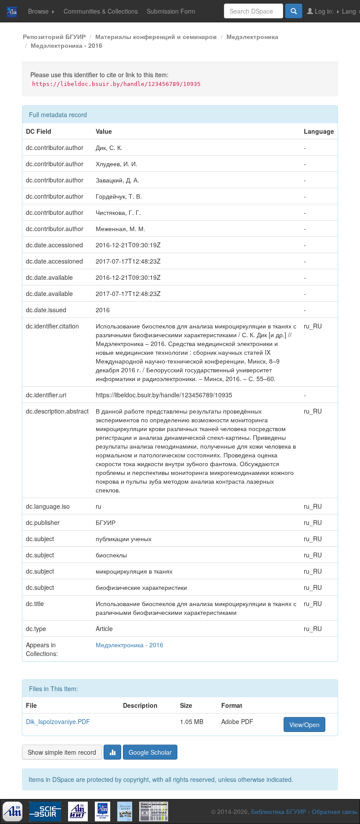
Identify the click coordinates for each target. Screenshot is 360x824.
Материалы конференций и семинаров (156, 36)
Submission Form (171, 11)
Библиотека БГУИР (278, 811)
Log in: (324, 11)
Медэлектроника (252, 36)
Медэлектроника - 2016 (66, 45)
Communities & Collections (101, 11)
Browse (39, 11)
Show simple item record (62, 752)
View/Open (304, 724)
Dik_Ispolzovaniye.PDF (58, 721)
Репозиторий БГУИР (54, 36)
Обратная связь (334, 811)
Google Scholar (150, 752)
